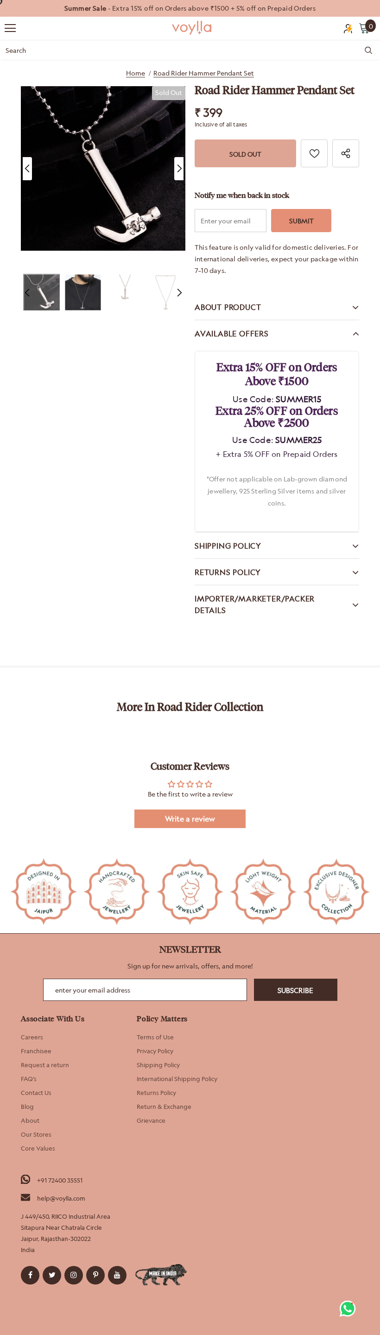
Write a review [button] (190, 819)
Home (135, 73)
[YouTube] (117, 1275)
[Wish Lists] (314, 153)
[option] (190, 8)
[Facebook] (30, 1275)
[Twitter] (52, 1275)
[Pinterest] (95, 1275)
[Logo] (192, 28)
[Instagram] (73, 1275)
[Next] (179, 168)
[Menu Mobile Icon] (10, 28)
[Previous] (27, 168)
